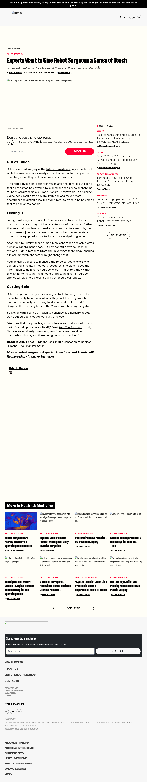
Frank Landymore (107, 225)
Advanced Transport (107, 174)
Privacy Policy (40, 3)
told (70, 327)
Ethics (100, 131)
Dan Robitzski (48, 550)
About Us (11, 668)
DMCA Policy (10, 693)
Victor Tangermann (107, 207)
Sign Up (80, 151)
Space (8, 774)
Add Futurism (64, 72)
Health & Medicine (13, 48)
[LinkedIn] (10, 372)
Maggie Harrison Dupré (109, 146)
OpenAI (100, 153)
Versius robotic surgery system (71, 306)
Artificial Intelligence (19, 748)
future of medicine (58, 169)
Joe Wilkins (104, 189)
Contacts (12, 681)
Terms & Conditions (14, 691)
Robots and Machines (18, 763)
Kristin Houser (15, 72)
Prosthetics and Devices (87, 578)
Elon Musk (102, 196)
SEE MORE (73, 608)
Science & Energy (15, 768)
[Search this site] (120, 17)
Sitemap (8, 696)
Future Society (14, 753)
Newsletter (14, 662)
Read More (118, 235)
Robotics (101, 214)
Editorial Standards (20, 674)
